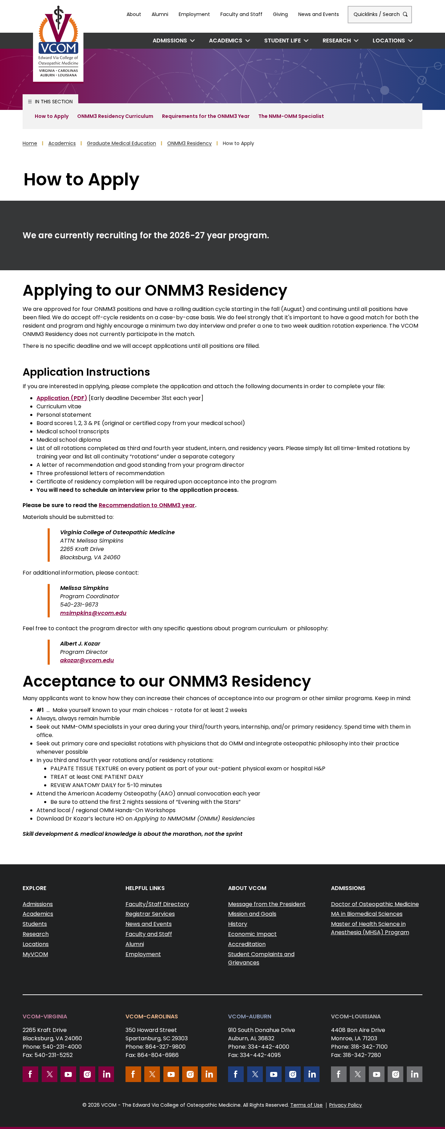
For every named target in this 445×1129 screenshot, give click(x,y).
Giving (280, 14)
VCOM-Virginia (45, 1016)
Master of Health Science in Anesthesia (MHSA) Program (370, 928)
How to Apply (51, 116)
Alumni (160, 14)
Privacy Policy (345, 1105)
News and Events (318, 14)
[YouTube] (68, 1074)
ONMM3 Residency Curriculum (115, 116)
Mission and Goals (252, 914)
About (134, 14)
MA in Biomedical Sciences (367, 914)
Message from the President (267, 904)
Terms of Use (306, 1105)
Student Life (282, 41)
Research (337, 41)
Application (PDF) (62, 398)
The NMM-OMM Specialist (291, 116)
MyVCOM (35, 954)
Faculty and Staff (241, 14)
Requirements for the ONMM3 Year (206, 116)
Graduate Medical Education (121, 143)
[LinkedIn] (106, 1074)
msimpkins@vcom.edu (93, 613)
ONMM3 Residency (189, 143)
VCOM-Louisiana (356, 1016)
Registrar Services (150, 914)
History (237, 924)
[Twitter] (49, 1074)
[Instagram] (87, 1074)
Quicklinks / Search (377, 14)
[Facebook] (30, 1074)
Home (30, 143)
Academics (225, 41)
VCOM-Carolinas (152, 1016)
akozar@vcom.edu (87, 660)
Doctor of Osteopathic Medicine (375, 904)
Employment (194, 14)
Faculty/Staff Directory (157, 904)
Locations (389, 41)
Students (35, 924)
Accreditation (247, 944)
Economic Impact (252, 934)
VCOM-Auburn (249, 1016)
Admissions (170, 41)
